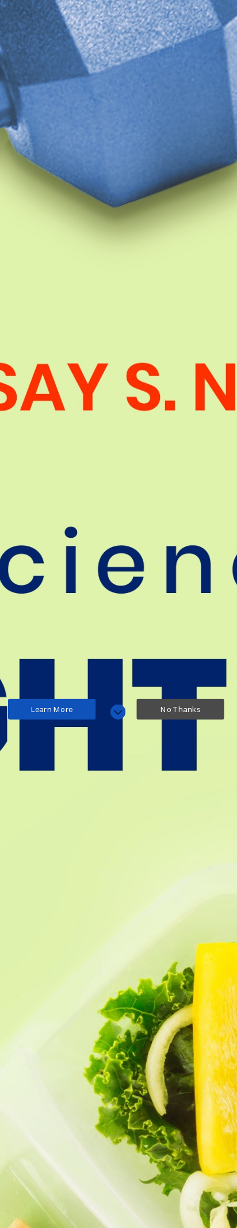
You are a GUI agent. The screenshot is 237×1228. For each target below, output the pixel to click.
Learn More (52, 708)
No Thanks (180, 708)
